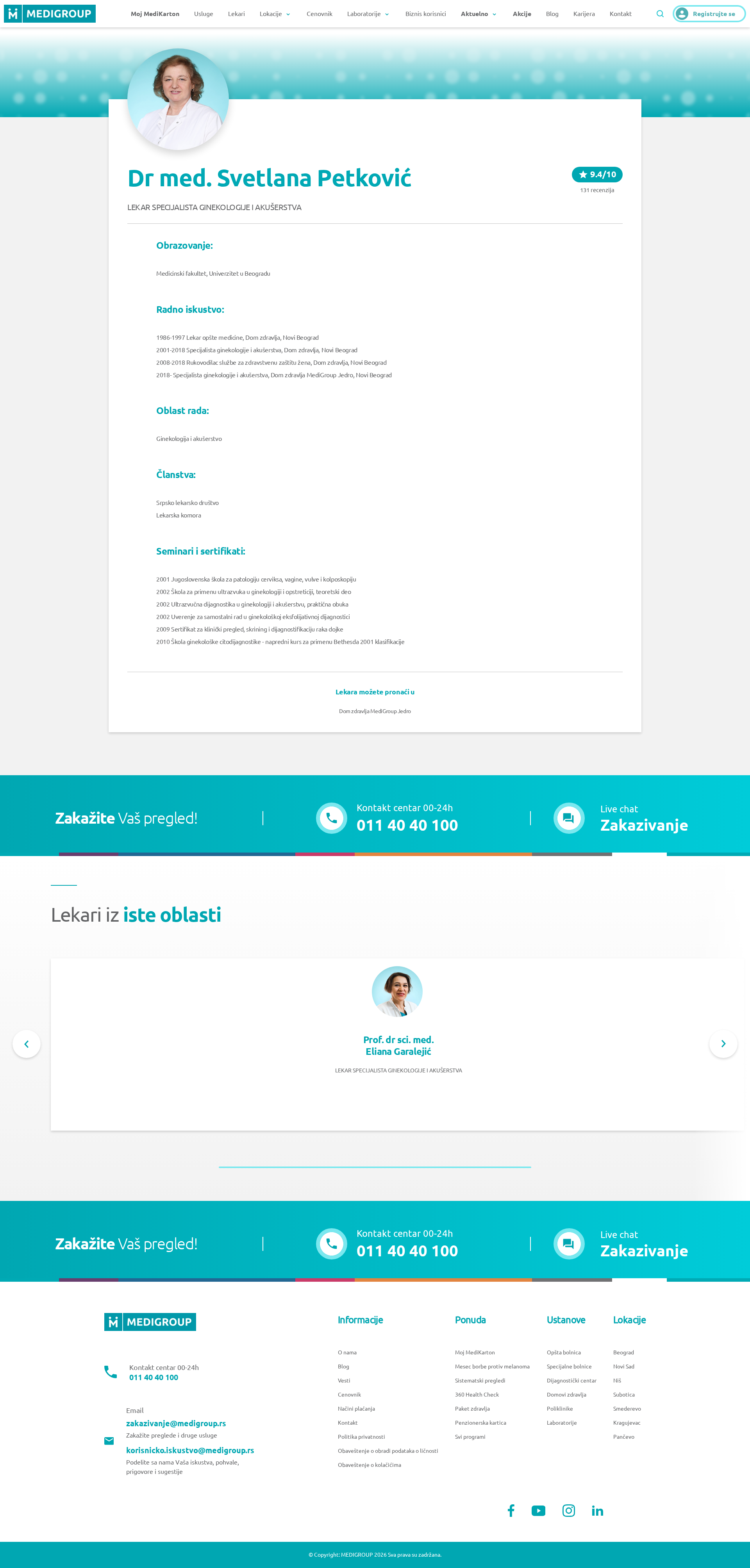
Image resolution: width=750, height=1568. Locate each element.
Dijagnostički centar (571, 1380)
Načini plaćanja (356, 1409)
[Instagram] (568, 1510)
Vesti (344, 1380)
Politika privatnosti (361, 1437)
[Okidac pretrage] (660, 13)
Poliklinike (560, 1409)
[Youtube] (539, 1511)
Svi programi (470, 1437)
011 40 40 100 (153, 1377)
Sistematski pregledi (480, 1380)
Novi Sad (623, 1366)
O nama (347, 1352)
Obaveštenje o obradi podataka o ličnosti (388, 1451)
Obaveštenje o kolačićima (369, 1465)
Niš (617, 1380)
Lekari (236, 13)
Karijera (584, 13)
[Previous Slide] (26, 1044)
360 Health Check (477, 1394)
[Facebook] (511, 1510)
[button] (621, 818)
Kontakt (621, 13)
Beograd (623, 1352)
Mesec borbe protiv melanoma (492, 1366)
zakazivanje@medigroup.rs (176, 1423)
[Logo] (50, 13)
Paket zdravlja (472, 1409)
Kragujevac (627, 1423)
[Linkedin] (597, 1511)
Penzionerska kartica (480, 1423)
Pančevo (623, 1437)
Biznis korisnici (425, 13)
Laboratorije (562, 1423)
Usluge (203, 13)
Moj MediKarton (475, 1352)
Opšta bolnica (564, 1352)
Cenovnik (319, 13)
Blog (552, 13)
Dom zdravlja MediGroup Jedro (375, 711)
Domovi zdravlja (566, 1394)
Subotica (624, 1394)
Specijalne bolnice (569, 1366)
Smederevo (627, 1409)
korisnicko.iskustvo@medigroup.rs (190, 1450)
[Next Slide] (723, 1044)
